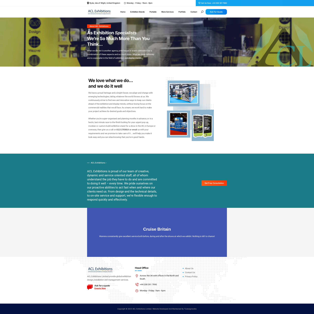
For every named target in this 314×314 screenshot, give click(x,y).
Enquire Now (100, 288)
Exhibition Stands (137, 12)
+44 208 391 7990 (219, 3)
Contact (193, 12)
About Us (189, 268)
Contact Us (190, 272)
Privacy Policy (191, 276)
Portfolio (182, 12)
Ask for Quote (216, 12)
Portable (153, 12)
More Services (167, 12)
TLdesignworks (190, 309)
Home (122, 12)
